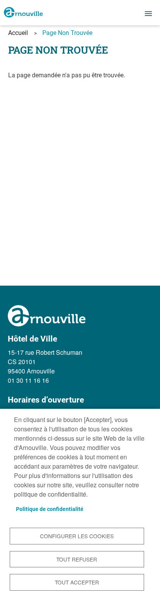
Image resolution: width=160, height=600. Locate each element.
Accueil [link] (18, 33)
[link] (23, 13)
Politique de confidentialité (49, 509)
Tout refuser (76, 559)
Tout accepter (77, 582)
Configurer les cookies (77, 536)
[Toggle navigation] (148, 13)
